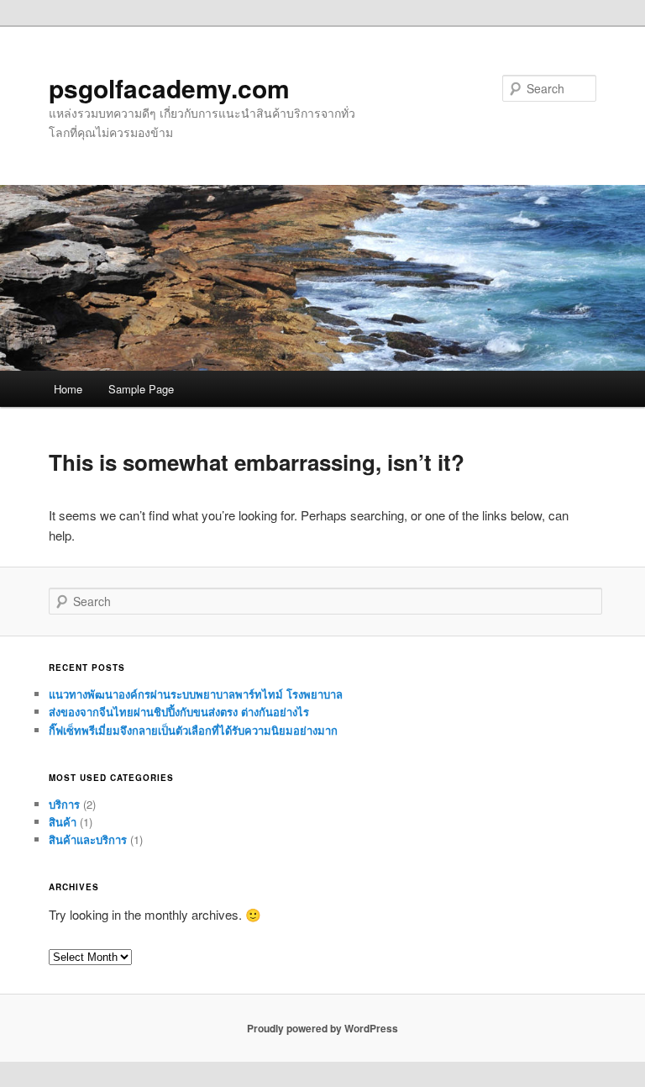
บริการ (64, 804)
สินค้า (62, 822)
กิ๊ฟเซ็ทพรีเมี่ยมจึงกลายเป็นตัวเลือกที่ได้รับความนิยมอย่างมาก (193, 730)
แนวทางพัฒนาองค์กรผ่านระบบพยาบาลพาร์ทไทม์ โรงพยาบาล (196, 694)
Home (68, 389)
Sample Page (141, 389)
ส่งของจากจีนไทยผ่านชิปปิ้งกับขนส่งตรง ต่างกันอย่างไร (179, 712)
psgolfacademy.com (169, 88)
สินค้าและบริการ (88, 839)
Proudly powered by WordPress (322, 1028)
